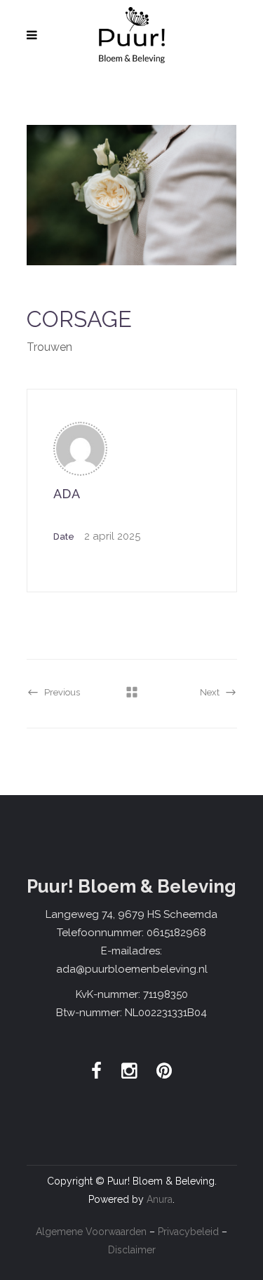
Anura (160, 1199)
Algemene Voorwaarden (91, 1231)
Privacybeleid (188, 1231)
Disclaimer (132, 1249)
